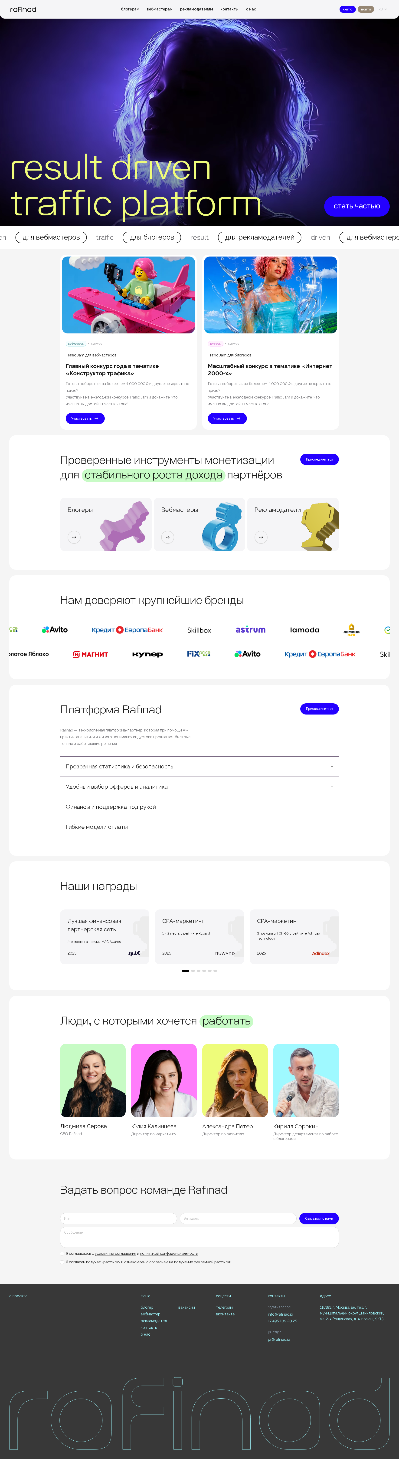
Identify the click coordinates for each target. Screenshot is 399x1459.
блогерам (130, 9)
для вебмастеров (315, 237)
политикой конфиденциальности (169, 1253)
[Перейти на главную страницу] (23, 9)
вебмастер (150, 1314)
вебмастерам (160, 9)
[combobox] (381, 9)
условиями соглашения (115, 1253)
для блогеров (92, 237)
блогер (147, 1307)
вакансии (186, 1307)
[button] (199, 767)
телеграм (224, 1307)
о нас (251, 9)
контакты (229, 9)
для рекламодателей (199, 237)
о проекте (18, 1296)
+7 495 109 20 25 (282, 1321)
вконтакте (225, 1314)
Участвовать (81, 418)
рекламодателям (196, 9)
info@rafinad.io (280, 1314)
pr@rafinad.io (279, 1339)
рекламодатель (154, 1321)
